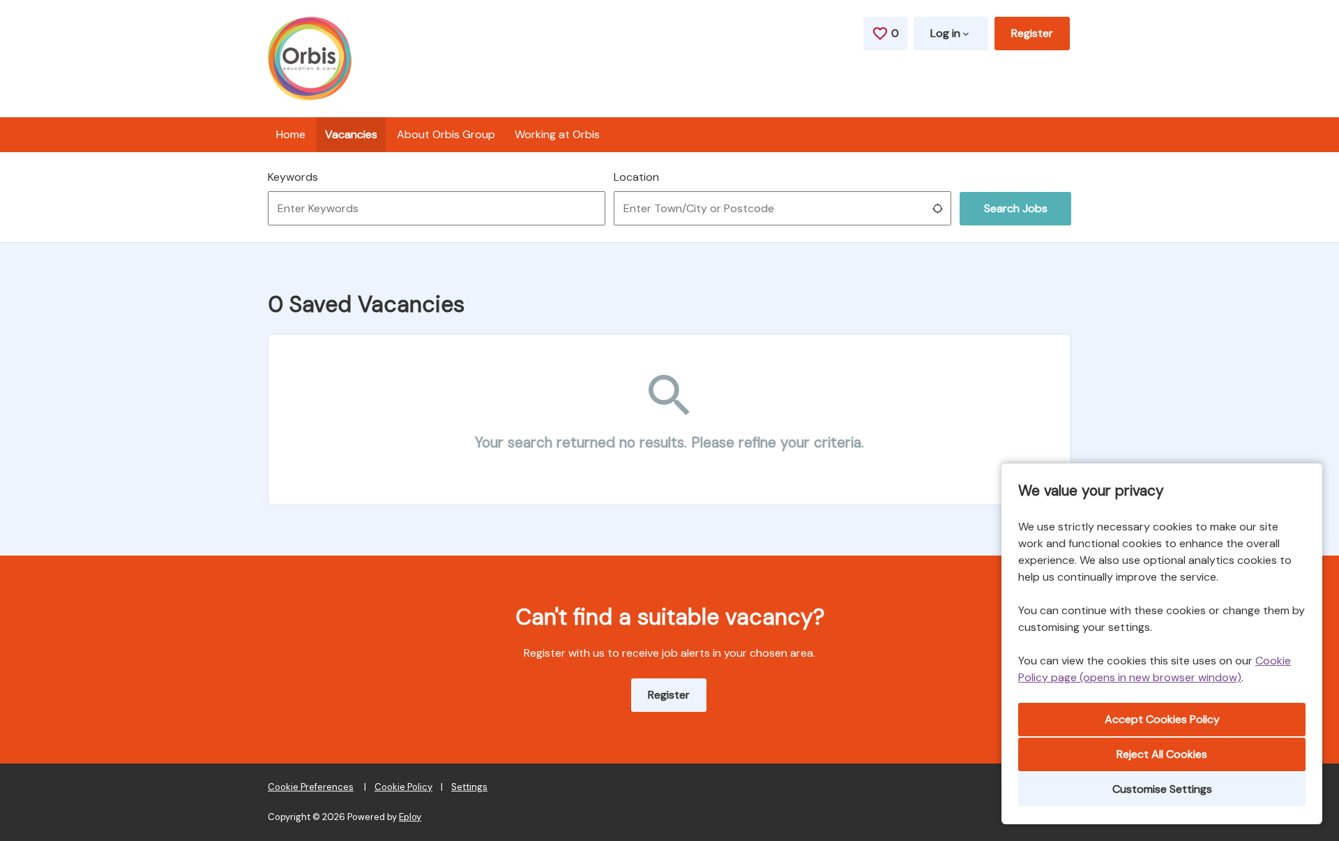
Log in (945, 33)
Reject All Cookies (1162, 754)
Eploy (410, 817)
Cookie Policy (403, 787)
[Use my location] (937, 208)
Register (1032, 33)
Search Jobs (1015, 208)
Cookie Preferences (311, 787)
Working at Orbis (557, 134)
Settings (469, 787)
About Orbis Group (446, 134)
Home (290, 134)
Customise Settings (1162, 789)
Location (636, 177)
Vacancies (351, 134)
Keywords (293, 177)
